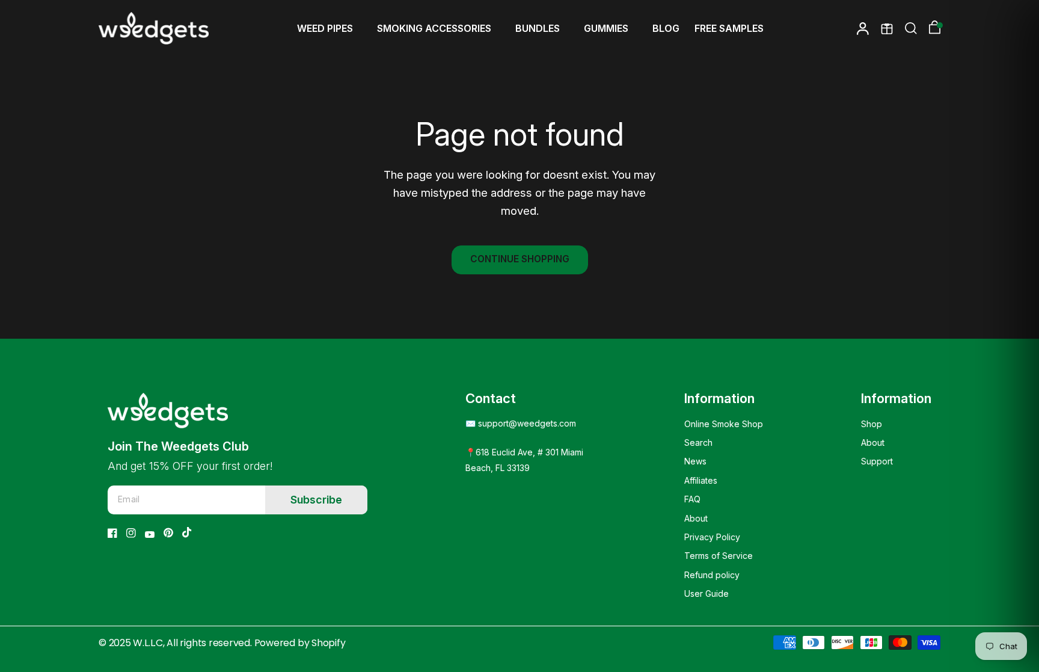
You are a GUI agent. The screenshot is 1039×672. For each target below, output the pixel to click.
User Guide (706, 593)
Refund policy (712, 575)
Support (877, 461)
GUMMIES (606, 28)
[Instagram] (131, 533)
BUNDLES (537, 28)
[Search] (911, 28)
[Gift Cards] (887, 28)
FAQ (692, 499)
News (695, 461)
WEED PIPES (325, 28)
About (696, 518)
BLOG (665, 28)
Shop (871, 424)
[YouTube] (150, 534)
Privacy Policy (712, 537)
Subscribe (316, 499)
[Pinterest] (168, 533)
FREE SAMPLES (729, 28)
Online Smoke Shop (723, 424)
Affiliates (700, 480)
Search (698, 442)
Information (719, 398)
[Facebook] (112, 533)
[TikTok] (187, 532)
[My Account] (863, 28)
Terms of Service (718, 555)
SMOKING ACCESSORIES (434, 28)
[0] (931, 28)
